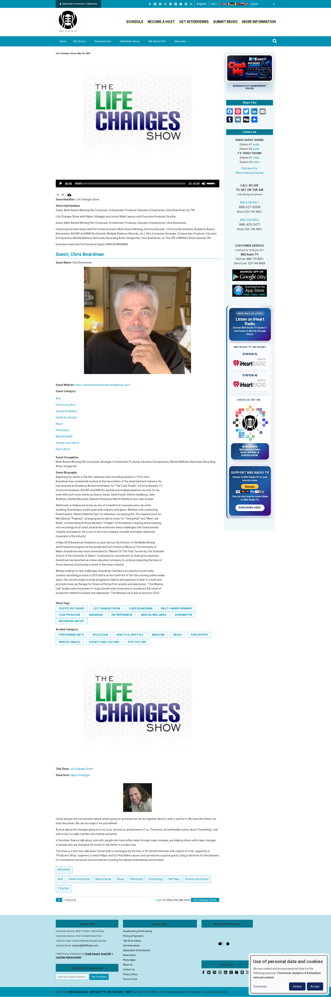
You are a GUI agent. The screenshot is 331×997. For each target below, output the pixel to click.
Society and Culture (67, 442)
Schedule (134, 22)
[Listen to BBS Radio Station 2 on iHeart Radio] (250, 383)
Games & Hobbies (66, 411)
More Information (259, 22)
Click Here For (249, 168)
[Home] (68, 21)
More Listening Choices (250, 172)
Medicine (158, 634)
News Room (129, 955)
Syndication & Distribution (136, 950)
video (256, 157)
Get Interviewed (194, 22)
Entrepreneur (121, 614)
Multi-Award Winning (176, 608)
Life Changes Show (106, 608)
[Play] (61, 183)
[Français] (228, 4)
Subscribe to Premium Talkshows (79, 3)
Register (202, 3)
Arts (58, 398)
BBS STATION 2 (249, 219)
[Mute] (204, 183)
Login (159, 899)
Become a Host (161, 22)
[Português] (239, 4)
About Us (128, 964)
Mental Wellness (153, 614)
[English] (222, 4)
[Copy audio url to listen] (63, 195)
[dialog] (289, 974)
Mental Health (64, 436)
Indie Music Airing (129, 41)
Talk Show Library (132, 940)
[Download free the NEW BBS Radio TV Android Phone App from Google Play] (249, 274)
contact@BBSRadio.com (85, 945)
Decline (297, 986)
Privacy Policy (130, 974)
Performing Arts (65, 404)
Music (59, 423)
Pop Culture (63, 449)
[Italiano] (235, 4)
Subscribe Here (249, 507)
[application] (137, 183)
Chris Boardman (140, 608)
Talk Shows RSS (157, 41)
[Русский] (242, 4)
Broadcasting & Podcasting (137, 931)
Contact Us (129, 969)
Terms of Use (130, 979)
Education (100, 634)
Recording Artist (71, 621)
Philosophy (62, 430)
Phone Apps (129, 960)
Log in (214, 3)
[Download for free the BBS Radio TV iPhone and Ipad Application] (249, 290)
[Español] (246, 4)
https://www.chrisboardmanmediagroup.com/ (103, 384)
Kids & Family (103, 879)
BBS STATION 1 (249, 202)
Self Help (173, 879)
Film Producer (69, 614)
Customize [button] (259, 986)
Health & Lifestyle (66, 417)
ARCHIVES (64, 869)
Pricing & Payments (133, 936)
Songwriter (183, 614)
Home (63, 41)
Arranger (96, 614)
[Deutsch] (232, 4)
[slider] (130, 183)
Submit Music (225, 22)
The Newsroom (102, 41)
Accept (315, 986)
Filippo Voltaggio (71, 608)
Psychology (156, 879)
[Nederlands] (225, 4)
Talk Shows (79, 41)
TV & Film (63, 888)
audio (256, 144)
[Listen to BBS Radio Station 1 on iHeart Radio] (250, 362)
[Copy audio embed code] (58, 195)
